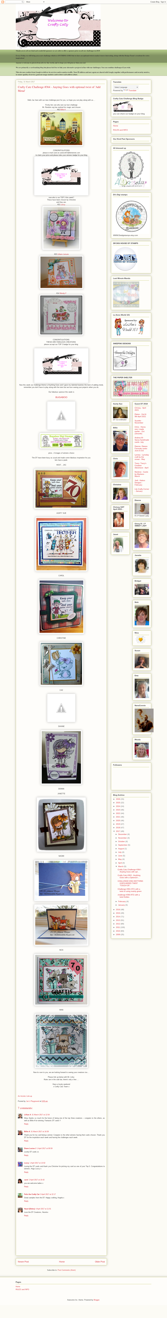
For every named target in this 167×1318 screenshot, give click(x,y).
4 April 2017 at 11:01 (43, 1209)
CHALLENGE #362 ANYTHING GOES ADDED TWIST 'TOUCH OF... (130, 883)
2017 (118, 831)
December (122, 834)
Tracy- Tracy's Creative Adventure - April (141, 465)
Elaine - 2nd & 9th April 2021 (140, 415)
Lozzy (62, 204)
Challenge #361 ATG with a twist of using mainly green (130, 890)
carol (26, 1180)
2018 (118, 828)
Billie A (63, 110)
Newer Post (23, 1262)
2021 (118, 817)
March (121, 866)
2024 (118, 806)
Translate (132, 90)
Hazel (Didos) (29, 1209)
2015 (118, 913)
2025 (118, 803)
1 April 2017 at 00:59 (44, 1148)
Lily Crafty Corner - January (142, 490)
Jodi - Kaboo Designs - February (140, 482)
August (121, 849)
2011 (118, 927)
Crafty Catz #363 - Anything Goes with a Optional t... (129, 876)
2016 (118, 909)
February (122, 901)
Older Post (100, 1262)
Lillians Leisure (63, 254)
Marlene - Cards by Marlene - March (141, 474)
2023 (118, 810)
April (120, 863)
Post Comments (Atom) (67, 1270)
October (121, 841)
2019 (118, 824)
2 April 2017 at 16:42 (36, 1180)
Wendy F (63, 293)
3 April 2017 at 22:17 (48, 1194)
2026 (118, 799)
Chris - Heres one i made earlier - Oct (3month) (140, 430)
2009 (118, 934)
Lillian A (27, 1115)
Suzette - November (139, 422)
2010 (118, 931)
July (120, 852)
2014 (118, 917)
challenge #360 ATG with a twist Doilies (129, 896)
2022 (118, 813)
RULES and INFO (120, 130)
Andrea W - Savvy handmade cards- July (142, 440)
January (121, 905)
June (120, 856)
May (120, 859)
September (123, 845)
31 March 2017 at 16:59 (40, 1132)
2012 (118, 924)
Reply (26, 1124)
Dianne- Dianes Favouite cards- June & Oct (141, 448)
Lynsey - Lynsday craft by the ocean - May (142, 457)
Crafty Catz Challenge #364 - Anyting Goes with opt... (130, 870)
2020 (118, 820)
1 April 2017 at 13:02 (37, 1163)
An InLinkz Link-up (25, 1096)
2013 (118, 920)
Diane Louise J (30, 1148)
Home (62, 1262)
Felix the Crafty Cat (31, 1194)
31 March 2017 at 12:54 (41, 1115)
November (122, 838)
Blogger (96, 1300)
